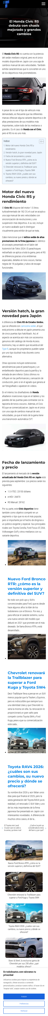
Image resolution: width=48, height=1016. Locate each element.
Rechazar (24, 1011)
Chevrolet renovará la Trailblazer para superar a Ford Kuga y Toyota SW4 (21, 169)
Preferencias (24, 1004)
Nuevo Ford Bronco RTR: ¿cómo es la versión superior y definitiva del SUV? (21, 162)
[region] (24, 992)
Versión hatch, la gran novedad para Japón (24, 152)
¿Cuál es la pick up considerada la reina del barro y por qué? (36, 827)
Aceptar (24, 996)
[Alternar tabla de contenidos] (40, 141)
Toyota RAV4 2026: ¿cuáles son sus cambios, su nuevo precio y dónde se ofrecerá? (21, 177)
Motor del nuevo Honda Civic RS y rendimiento (20, 147)
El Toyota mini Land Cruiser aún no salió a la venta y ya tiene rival (12, 827)
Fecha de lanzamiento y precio (18, 156)
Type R (5, 348)
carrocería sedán (28, 326)
